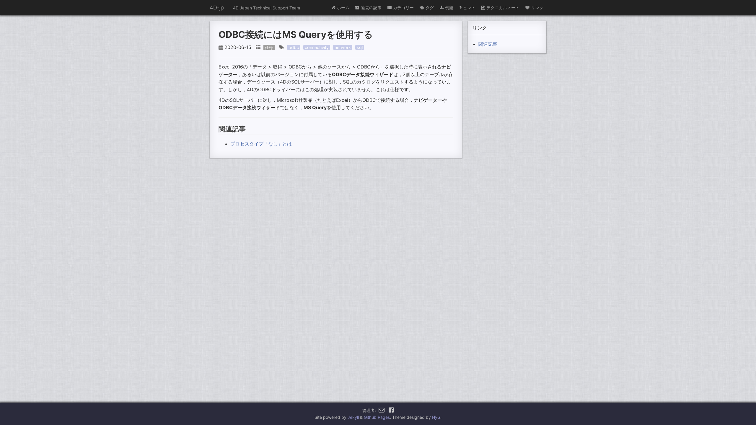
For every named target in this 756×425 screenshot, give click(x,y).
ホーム (343, 7)
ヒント (469, 7)
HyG (436, 417)
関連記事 (487, 44)
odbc (294, 47)
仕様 (269, 47)
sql (360, 47)
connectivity (317, 47)
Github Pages (377, 417)
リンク (537, 7)
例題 (449, 7)
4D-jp (217, 7)
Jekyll (353, 417)
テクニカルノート (502, 7)
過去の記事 (371, 7)
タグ (430, 7)
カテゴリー (403, 7)
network (343, 47)
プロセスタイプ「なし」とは (261, 144)
